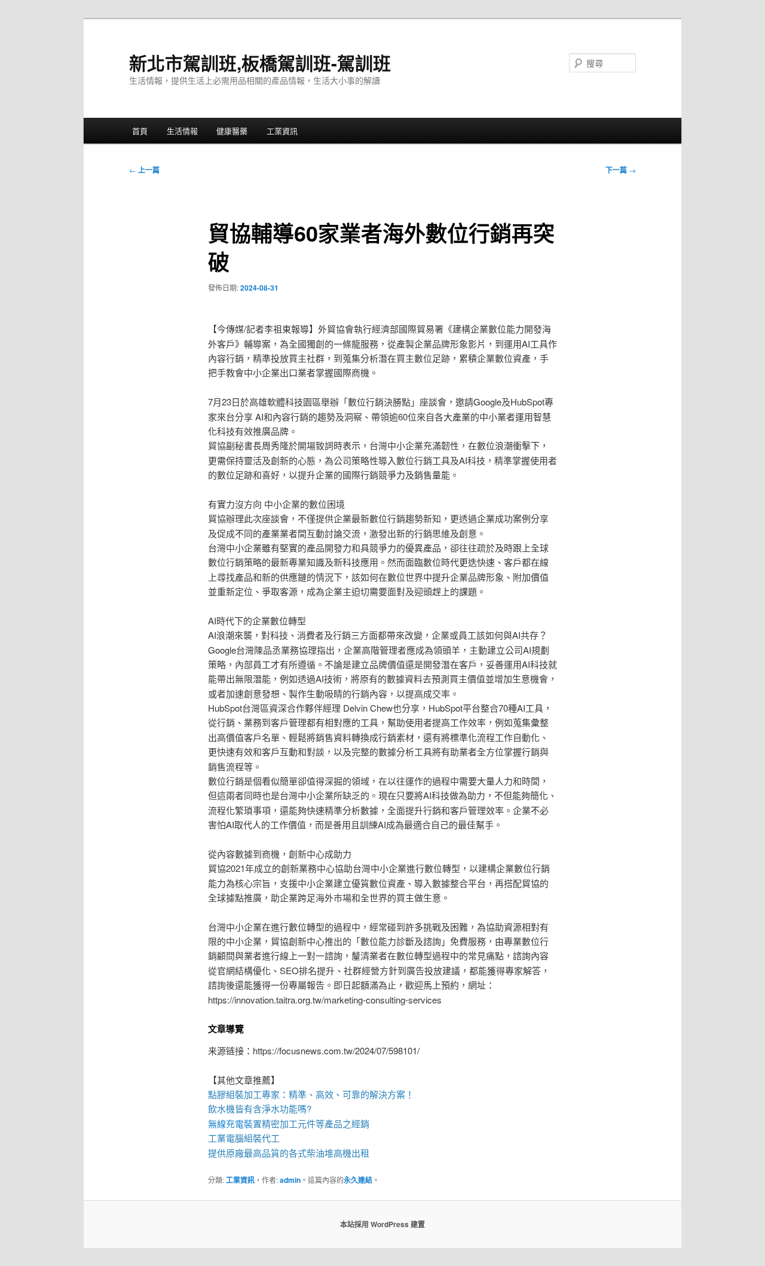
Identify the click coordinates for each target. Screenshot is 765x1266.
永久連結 (358, 1180)
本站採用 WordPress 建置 (382, 1224)
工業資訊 (282, 130)
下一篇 (620, 169)
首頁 (140, 130)
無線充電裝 (235, 1123)
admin (290, 1180)
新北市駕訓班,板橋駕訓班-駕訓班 (260, 62)
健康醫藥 (231, 130)
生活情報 (182, 130)
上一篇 (144, 169)
